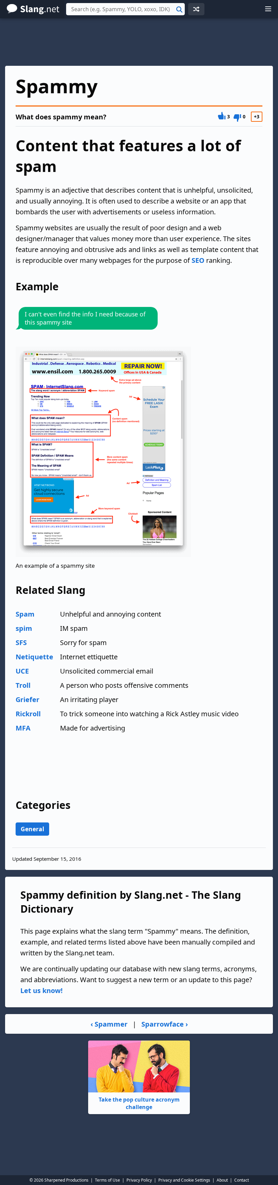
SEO (198, 260)
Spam (25, 614)
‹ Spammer (109, 1024)
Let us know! (41, 990)
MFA (23, 728)
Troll (23, 685)
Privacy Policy (139, 1180)
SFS (21, 642)
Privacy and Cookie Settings (184, 1180)
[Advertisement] (139, 42)
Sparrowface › (164, 1024)
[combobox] (125, 9)
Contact (241, 1180)
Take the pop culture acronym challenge (139, 1103)
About (222, 1180)
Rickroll (28, 713)
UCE (22, 671)
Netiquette (34, 656)
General (32, 829)
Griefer (27, 699)
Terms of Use (107, 1180)
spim (24, 628)
